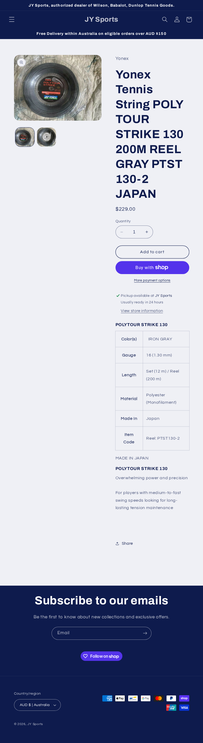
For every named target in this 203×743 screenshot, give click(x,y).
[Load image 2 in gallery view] (46, 137)
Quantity (123, 221)
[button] (12, 19)
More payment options (152, 280)
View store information (142, 311)
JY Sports (35, 724)
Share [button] (127, 544)
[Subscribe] (145, 633)
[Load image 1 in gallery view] (24, 137)
